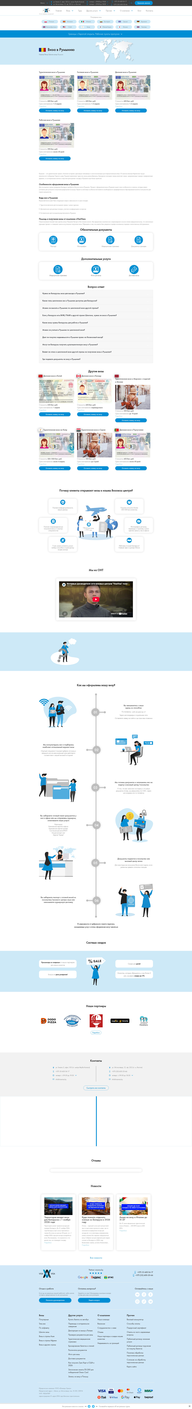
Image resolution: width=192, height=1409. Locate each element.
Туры (80, 10)
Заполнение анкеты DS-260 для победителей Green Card (81, 1371)
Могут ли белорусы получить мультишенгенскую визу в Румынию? (70, 344)
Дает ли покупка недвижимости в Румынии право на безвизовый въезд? (72, 337)
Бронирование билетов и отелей (81, 1346)
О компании (125, 10)
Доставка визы (134, 275)
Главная (59, 10)
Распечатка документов (77, 1350)
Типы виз (42, 1323)
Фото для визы (96, 275)
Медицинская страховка (58, 275)
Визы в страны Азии (46, 1336)
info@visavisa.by (61, 1079)
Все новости (96, 1257)
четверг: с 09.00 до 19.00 (97, 2)
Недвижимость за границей (108, 1343)
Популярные (44, 1319)
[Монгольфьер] (72, 1020)
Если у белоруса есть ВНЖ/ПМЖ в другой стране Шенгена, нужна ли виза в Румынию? (79, 315)
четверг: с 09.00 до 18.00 (97, 4)
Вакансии (101, 1323)
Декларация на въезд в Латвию (80, 1330)
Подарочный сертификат (136, 1328)
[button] (131, 3)
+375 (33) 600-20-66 (120, 4)
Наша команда (103, 1319)
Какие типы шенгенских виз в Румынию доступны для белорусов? (69, 300)
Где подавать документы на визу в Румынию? (61, 359)
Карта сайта (131, 1366)
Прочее (109, 10)
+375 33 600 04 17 (120, 1)
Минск (42, 3)
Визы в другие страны (47, 1344)
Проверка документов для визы (80, 1334)
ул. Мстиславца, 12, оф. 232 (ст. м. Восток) (67, 4)
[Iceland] (143, 1020)
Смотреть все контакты (96, 1088)
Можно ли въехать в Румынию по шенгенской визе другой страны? (70, 308)
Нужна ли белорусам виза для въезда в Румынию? (63, 293)
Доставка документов (76, 1358)
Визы (68, 10)
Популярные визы (96, 17)
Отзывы (100, 1332)
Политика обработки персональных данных (135, 1354)
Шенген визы (44, 1332)
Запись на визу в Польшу (78, 1376)
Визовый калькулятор (135, 1319)
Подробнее (42, 106)
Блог (139, 10)
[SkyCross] (48, 1020)
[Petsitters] (119, 1020)
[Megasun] (96, 1020)
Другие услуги (92, 10)
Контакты (149, 10)
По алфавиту (44, 1328)
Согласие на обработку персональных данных (136, 1361)
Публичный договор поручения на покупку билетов (139, 1347)
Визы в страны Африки (48, 1340)
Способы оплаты (133, 1323)
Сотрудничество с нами (107, 1328)
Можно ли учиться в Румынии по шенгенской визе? (63, 330)
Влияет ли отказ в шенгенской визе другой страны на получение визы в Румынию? (77, 352)
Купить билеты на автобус (78, 1319)
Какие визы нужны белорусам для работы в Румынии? (65, 322)
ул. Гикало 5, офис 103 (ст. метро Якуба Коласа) (68, 2)
